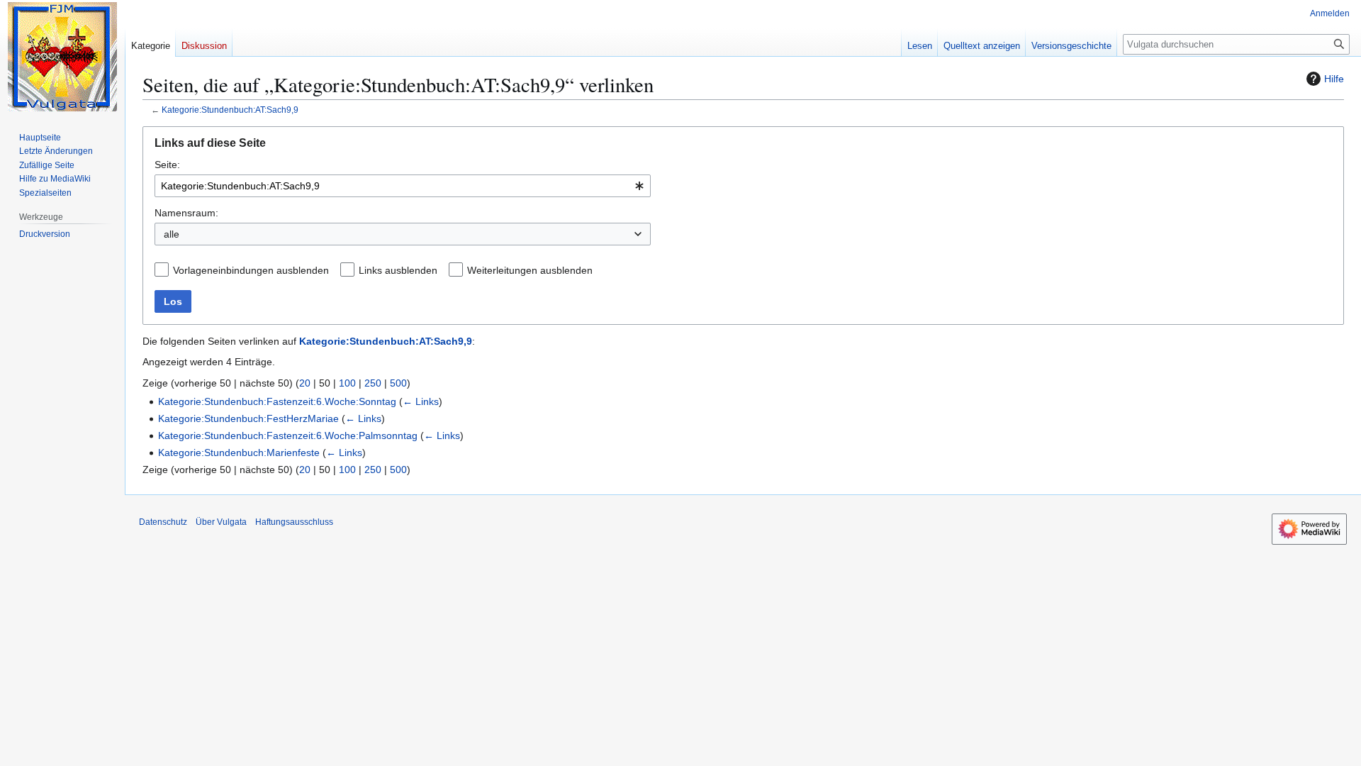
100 (347, 383)
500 (398, 383)
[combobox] (403, 185)
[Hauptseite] (62, 56)
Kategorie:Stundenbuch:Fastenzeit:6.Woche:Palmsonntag (288, 435)
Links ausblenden (398, 270)
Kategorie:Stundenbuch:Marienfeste (239, 452)
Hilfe (1334, 78)
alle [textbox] (171, 234)
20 (304, 383)
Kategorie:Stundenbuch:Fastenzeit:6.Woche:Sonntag (277, 401)
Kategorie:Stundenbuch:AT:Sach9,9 (230, 109)
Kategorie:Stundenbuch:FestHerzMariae (248, 418)
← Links (421, 401)
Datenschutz (163, 522)
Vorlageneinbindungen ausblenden (251, 270)
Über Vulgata (221, 522)
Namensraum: (186, 212)
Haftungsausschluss (294, 522)
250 (372, 383)
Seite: (167, 164)
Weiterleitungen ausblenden (530, 270)
